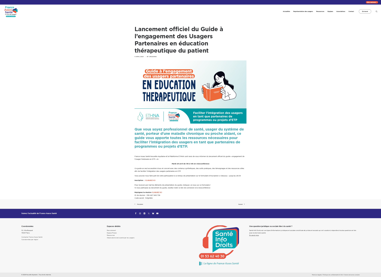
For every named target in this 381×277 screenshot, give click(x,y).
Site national (371, 2)
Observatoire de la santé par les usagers (120, 238)
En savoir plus (254, 235)
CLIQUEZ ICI (150, 180)
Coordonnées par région (29, 239)
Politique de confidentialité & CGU (333, 274)
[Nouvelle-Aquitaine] (11, 11)
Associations (340, 11)
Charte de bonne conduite (352, 274)
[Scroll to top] (377, 269)
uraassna (153, 56)
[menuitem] (372, 2)
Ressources (320, 11)
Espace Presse (112, 233)
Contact (351, 11)
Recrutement (111, 230)
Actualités (286, 11)
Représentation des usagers (303, 11)
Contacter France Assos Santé (31, 237)
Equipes (330, 11)
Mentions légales (317, 274)
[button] (376, 11)
